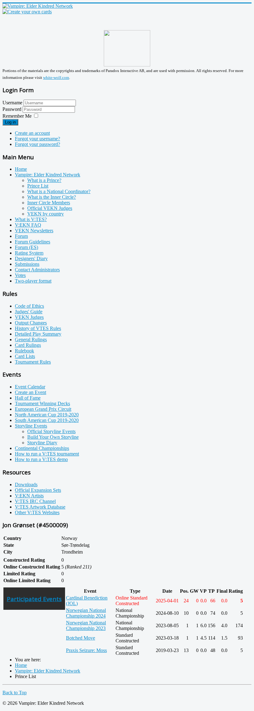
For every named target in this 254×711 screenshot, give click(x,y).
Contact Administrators (37, 269)
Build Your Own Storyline (53, 437)
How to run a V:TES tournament (47, 453)
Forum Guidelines (32, 241)
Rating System (29, 253)
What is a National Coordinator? (58, 191)
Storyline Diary (42, 442)
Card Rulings (28, 345)
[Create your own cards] (27, 11)
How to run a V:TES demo (41, 459)
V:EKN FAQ (28, 225)
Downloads (26, 484)
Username (12, 102)
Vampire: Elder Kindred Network (47, 174)
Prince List (37, 185)
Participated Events (34, 599)
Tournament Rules (33, 362)
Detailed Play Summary (38, 334)
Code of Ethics (29, 306)
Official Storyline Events (51, 431)
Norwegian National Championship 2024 (86, 613)
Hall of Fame (28, 398)
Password (12, 109)
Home (21, 169)
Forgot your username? (37, 138)
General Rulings (31, 339)
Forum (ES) (26, 247)
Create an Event (30, 392)
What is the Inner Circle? (51, 197)
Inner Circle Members (48, 202)
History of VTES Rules (38, 328)
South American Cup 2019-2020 (47, 420)
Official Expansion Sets (38, 490)
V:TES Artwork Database (40, 506)
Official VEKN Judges (49, 208)
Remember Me (17, 116)
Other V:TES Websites (37, 512)
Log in (10, 122)
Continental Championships (42, 448)
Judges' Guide (28, 311)
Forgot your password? (37, 144)
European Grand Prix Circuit (43, 409)
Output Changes (31, 322)
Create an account (32, 133)
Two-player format (33, 280)
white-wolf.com (56, 77)
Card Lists (25, 356)
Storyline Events (31, 425)
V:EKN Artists (29, 495)
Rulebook (24, 350)
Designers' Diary (31, 258)
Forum (21, 236)
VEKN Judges (29, 317)
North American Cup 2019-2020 (47, 414)
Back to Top (14, 692)
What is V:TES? (31, 219)
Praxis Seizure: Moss (86, 650)
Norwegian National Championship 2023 (86, 625)
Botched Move (80, 638)
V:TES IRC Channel (35, 501)
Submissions (27, 264)
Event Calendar (30, 386)
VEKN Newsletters (34, 230)
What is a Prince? (44, 180)
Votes (20, 275)
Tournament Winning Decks (42, 403)
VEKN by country (45, 213)
